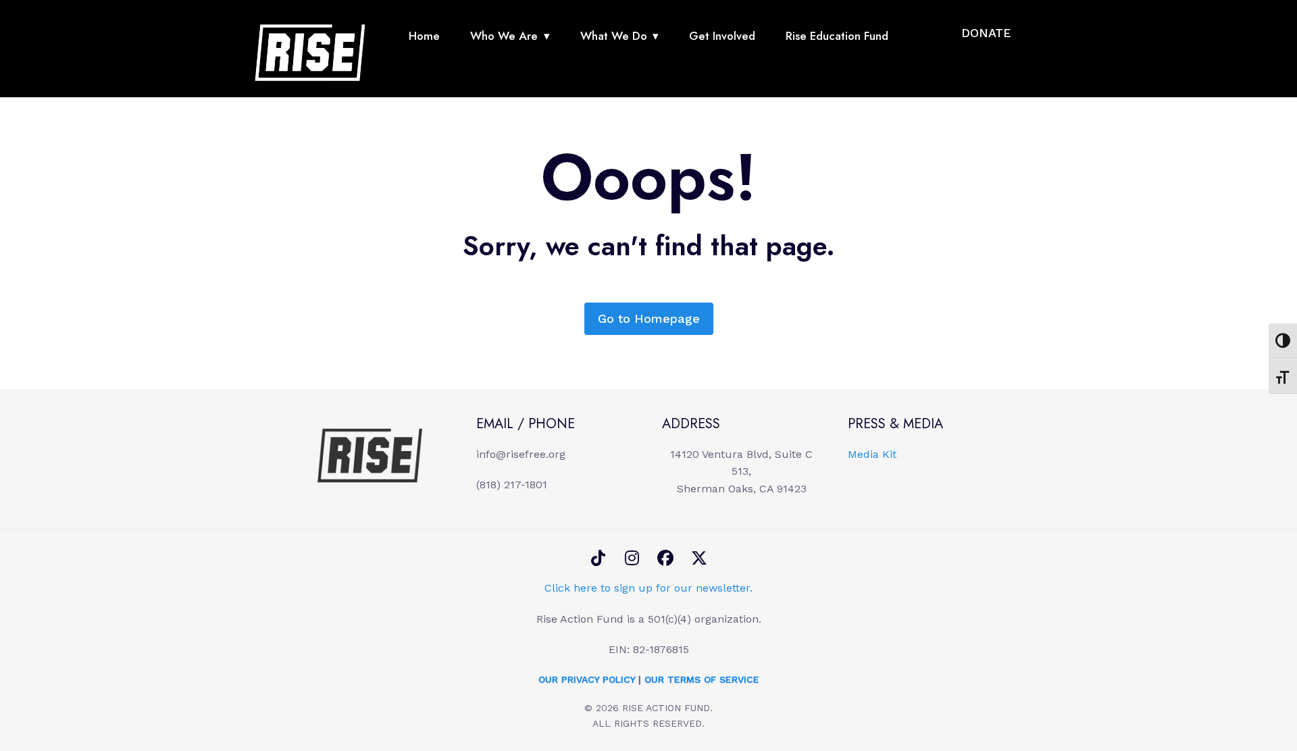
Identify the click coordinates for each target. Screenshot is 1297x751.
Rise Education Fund (837, 36)
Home (424, 36)
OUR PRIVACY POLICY (586, 679)
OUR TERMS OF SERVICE (701, 679)
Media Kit (872, 454)
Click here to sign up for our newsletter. (648, 587)
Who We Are (504, 36)
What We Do (613, 36)
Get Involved (722, 36)
